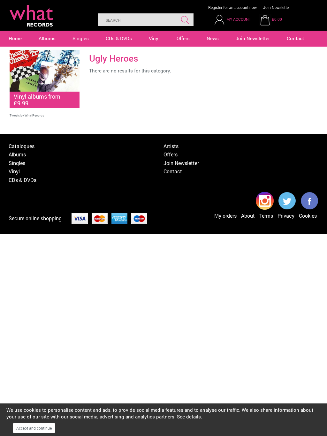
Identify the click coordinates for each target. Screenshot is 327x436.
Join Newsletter (276, 7)
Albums (47, 38)
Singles (80, 38)
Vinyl (154, 38)
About (248, 215)
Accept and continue (34, 428)
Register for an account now (232, 7)
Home (15, 38)
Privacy (286, 215)
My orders (225, 215)
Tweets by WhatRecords (27, 115)
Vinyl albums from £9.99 (37, 100)
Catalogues (21, 146)
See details (189, 416)
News (213, 38)
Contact (295, 38)
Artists (171, 146)
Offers (183, 38)
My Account (238, 19)
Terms (266, 215)
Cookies (308, 215)
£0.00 (277, 19)
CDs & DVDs (119, 38)
